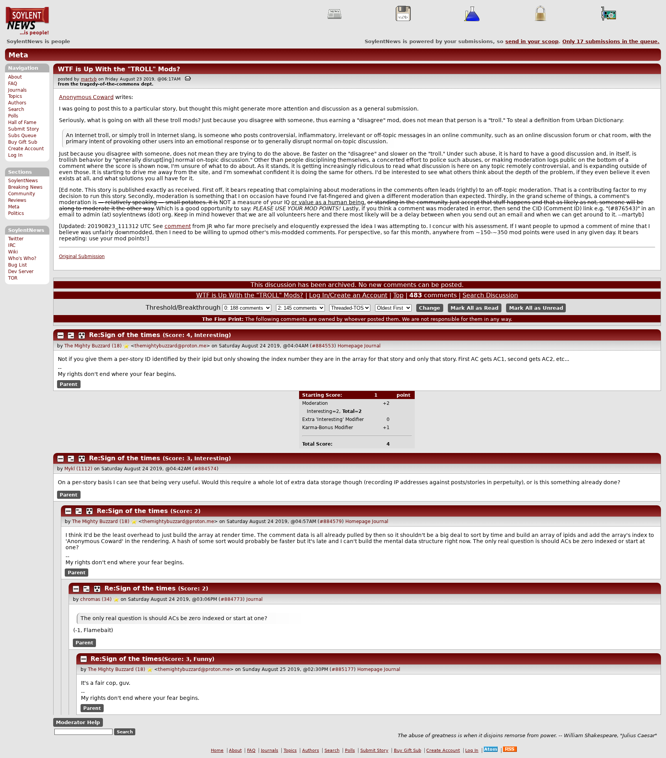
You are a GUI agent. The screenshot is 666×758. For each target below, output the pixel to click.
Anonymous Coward (86, 97)
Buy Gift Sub (22, 142)
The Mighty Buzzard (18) (93, 346)
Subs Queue (22, 135)
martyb (89, 79)
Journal (372, 346)
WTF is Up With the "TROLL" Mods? (119, 69)
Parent (68, 384)
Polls (13, 116)
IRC (11, 245)
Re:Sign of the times (124, 335)
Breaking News (25, 187)
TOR (12, 278)
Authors (17, 103)
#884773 (231, 599)
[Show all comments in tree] (81, 335)
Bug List (17, 265)
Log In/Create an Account (348, 295)
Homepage (350, 346)
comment (178, 226)
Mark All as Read (474, 308)
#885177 (342, 669)
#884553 (323, 346)
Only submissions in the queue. (610, 41)
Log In (15, 155)
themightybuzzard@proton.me (170, 346)
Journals (17, 90)
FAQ (12, 83)
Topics (15, 96)
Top (398, 295)
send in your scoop (531, 41)
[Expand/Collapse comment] (60, 335)
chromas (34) (96, 599)
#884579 (331, 521)
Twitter (16, 238)
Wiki (13, 252)
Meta (18, 55)
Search (16, 109)
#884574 (205, 468)
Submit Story (23, 129)
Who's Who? (22, 258)
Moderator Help (78, 722)
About (15, 77)
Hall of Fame (22, 122)
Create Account (26, 148)
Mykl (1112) (78, 468)
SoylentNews (27, 21)
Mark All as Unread (536, 308)
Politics (16, 213)
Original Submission (82, 256)
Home (217, 750)
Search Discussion (490, 295)
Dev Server (21, 271)
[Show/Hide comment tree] (70, 335)
